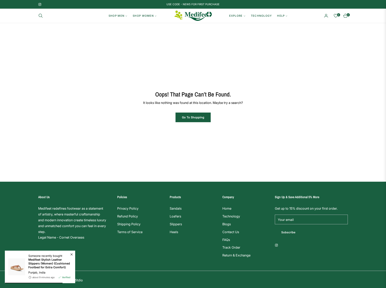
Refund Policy (127, 216)
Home (226, 208)
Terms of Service (130, 232)
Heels (174, 232)
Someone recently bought (49, 261)
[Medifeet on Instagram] (277, 245)
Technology (231, 216)
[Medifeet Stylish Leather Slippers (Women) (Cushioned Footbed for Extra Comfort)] (15, 267)
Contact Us (230, 232)
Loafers (175, 216)
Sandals (176, 208)
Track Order (231, 247)
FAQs (226, 240)
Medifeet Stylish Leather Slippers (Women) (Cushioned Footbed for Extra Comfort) (49, 263)
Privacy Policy (128, 208)
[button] (41, 15)
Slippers (176, 224)
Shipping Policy (129, 224)
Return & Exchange (236, 255)
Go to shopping (193, 117)
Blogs (226, 224)
